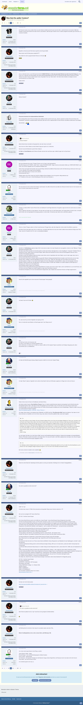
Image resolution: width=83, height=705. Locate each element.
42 (8, 22)
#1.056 (80, 134)
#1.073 (80, 602)
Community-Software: (41, 703)
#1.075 (80, 648)
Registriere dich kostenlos (45, 677)
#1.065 (80, 337)
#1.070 (80, 483)
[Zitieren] (80, 44)
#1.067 (80, 378)
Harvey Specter (31, 452)
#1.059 (80, 205)
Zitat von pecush (25, 138)
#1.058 (80, 184)
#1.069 (80, 460)
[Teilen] (80, 23)
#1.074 (80, 625)
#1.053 (80, 71)
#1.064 (80, 317)
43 (10, 22)
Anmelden (35, 680)
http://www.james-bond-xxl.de (25, 572)
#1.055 (80, 113)
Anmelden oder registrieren (70, 1)
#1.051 (80, 27)
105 (17, 22)
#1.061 (80, 245)
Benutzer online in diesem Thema (10, 689)
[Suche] (79, 1)
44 (13, 22)
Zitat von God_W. (25, 606)
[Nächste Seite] (20, 23)
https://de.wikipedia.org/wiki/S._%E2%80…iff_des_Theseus (31, 410)
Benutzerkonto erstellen (45, 680)
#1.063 (80, 297)
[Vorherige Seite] (2, 23)
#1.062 (80, 276)
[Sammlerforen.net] (41, 8)
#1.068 (80, 399)
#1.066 (80, 357)
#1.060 (80, 224)
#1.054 (80, 94)
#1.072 (80, 579)
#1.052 (80, 48)
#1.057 (80, 160)
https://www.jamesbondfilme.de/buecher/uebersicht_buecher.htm (32, 584)
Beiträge (4, 39)
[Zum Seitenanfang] (80, 703)
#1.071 (80, 504)
